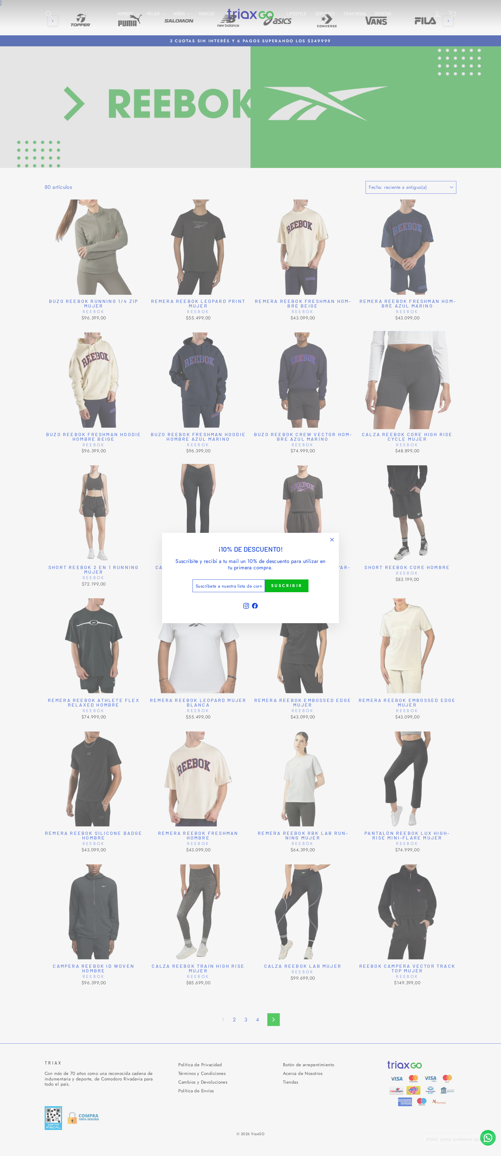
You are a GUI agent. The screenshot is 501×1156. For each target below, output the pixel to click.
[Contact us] (488, 1138)
